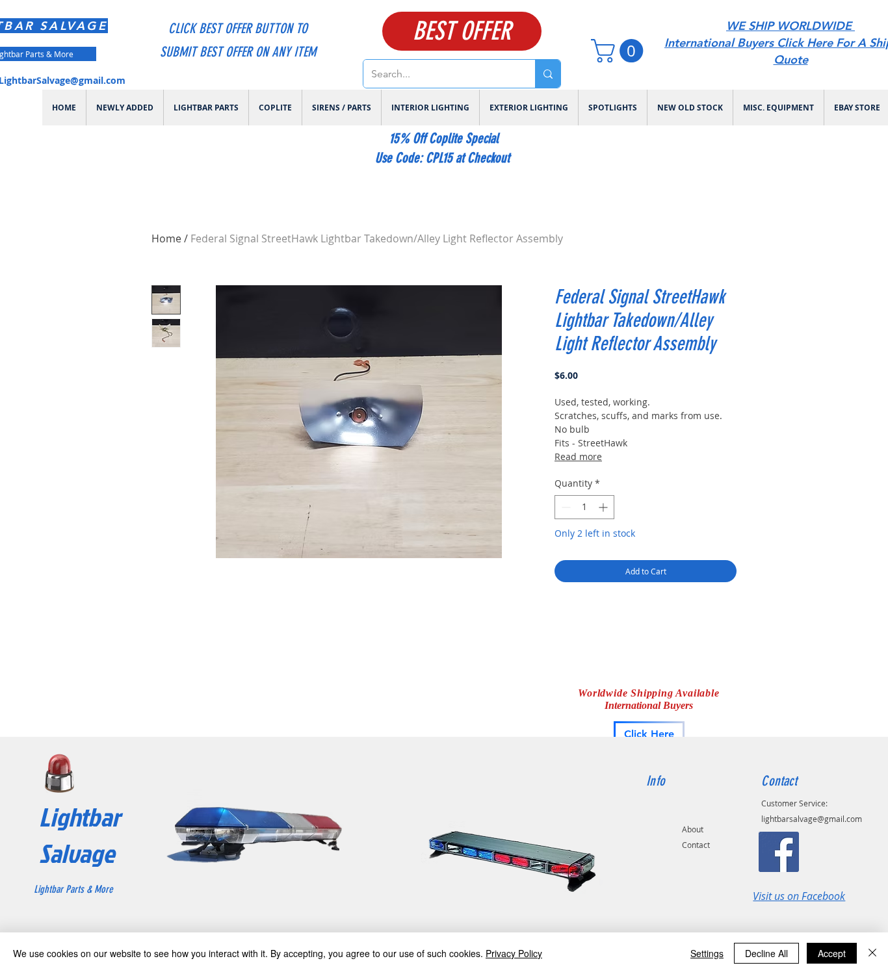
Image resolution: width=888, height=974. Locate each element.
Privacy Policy (514, 953)
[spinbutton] (584, 507)
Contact (696, 844)
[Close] (872, 953)
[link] (620, 50)
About (692, 829)
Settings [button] (707, 953)
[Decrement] (564, 507)
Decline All (766, 953)
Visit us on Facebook (799, 896)
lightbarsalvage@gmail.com (811, 819)
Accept (832, 953)
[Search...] (547, 74)
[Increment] (604, 507)
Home (166, 238)
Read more (578, 456)
